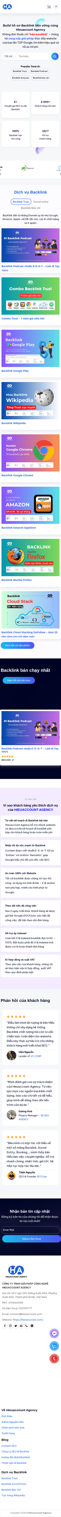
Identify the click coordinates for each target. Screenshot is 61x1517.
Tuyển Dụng (8, 1433)
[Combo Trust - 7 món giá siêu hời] (30, 296)
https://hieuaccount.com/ (28, 1319)
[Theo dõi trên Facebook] (5, 1326)
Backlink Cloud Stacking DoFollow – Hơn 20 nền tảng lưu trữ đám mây (29, 634)
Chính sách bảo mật (12, 1427)
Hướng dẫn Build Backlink (15, 1457)
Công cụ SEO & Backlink (15, 1451)
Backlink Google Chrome (17, 475)
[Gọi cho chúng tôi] (26, 1326)
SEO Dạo (42, 1176)
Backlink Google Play (15, 370)
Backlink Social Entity (13, 1483)
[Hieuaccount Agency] (20, 6)
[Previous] (1, 737)
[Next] (59, 737)
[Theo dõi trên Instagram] (10, 1326)
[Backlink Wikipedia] (30, 400)
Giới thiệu (6, 1416)
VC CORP (36, 1056)
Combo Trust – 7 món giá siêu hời (22, 318)
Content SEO (9, 1445)
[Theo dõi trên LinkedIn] (31, 1326)
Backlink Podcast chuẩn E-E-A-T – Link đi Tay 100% (30, 268)
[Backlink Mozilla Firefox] (30, 557)
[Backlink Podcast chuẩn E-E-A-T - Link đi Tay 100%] (30, 245)
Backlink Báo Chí (11, 1489)
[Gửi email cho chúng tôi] (21, 1326)
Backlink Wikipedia (13, 423)
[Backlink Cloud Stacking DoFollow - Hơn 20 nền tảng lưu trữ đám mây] (30, 610)
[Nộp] (55, 56)
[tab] (21, 202)
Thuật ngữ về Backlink (14, 1462)
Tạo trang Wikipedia (13, 1495)
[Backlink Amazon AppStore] (30, 505)
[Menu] (56, 6)
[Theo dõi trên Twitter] (15, 1326)
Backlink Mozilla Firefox (16, 580)
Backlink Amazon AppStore (18, 527)
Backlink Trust (9, 1478)
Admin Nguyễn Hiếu (12, 1422)
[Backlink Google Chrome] (30, 453)
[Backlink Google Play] (30, 348)
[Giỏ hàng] (49, 7)
